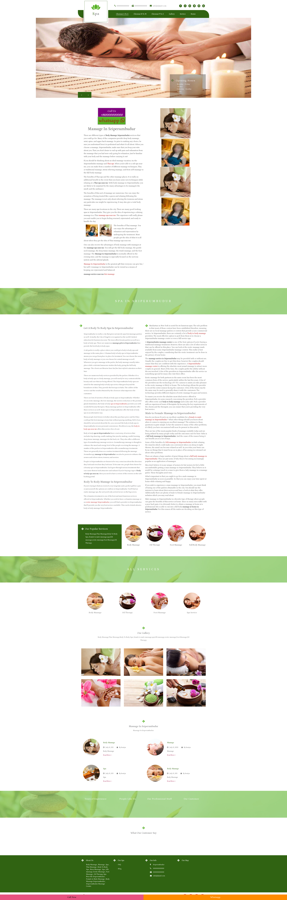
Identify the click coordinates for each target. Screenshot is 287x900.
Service (183, 14)
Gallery (172, 14)
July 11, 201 (109, 747)
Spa (104, 769)
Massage (170, 742)
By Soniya (122, 747)
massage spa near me (107, 215)
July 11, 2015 (174, 747)
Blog (119, 869)
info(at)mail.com (159, 6)
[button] (81, 95)
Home (193, 14)
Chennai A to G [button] (122, 14)
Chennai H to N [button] (140, 14)
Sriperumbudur (158, 865)
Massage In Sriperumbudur (94, 264)
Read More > (107, 755)
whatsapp (109, 120)
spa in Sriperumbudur (119, 404)
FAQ (119, 865)
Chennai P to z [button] (158, 14)
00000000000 (123, 6)
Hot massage (109, 274)
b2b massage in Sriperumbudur (178, 442)
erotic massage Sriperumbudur (97, 502)
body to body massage (197, 333)
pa (95, 14)
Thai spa (110, 164)
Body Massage (109, 742)
